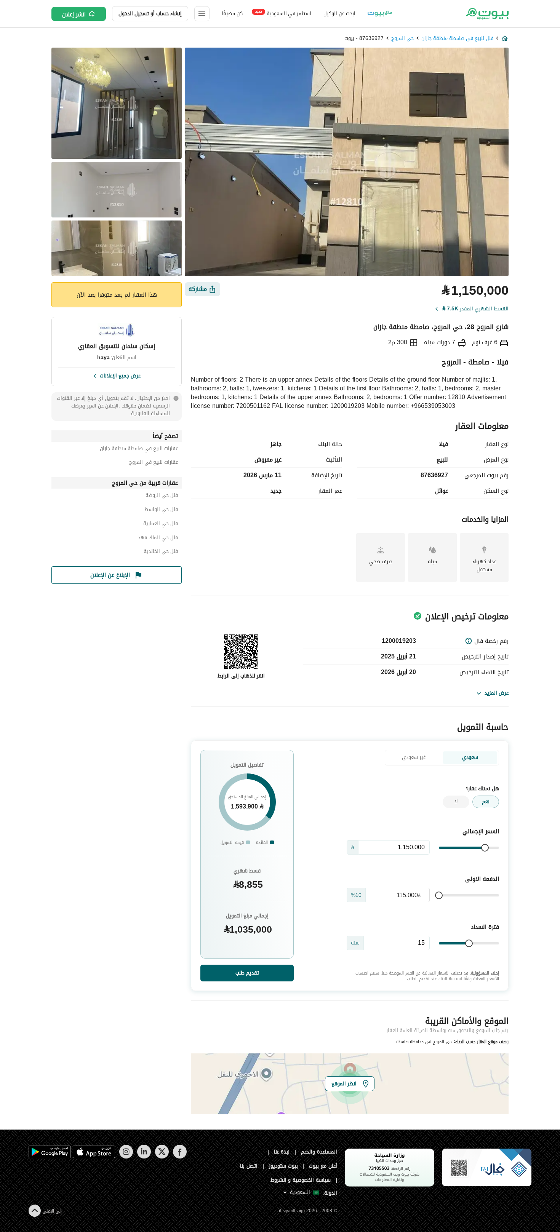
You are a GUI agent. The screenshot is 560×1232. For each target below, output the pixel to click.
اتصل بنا (249, 1166)
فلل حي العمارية (160, 525)
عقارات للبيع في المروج (153, 463)
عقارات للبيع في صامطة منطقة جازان (139, 450)
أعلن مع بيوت (323, 1166)
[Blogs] (380, 13)
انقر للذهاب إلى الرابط (241, 676)
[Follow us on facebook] (180, 1157)
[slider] (485, 848)
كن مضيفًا (232, 13)
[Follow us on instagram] (126, 1157)
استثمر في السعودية (283, 13)
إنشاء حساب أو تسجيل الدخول (150, 13)
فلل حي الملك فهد (158, 539)
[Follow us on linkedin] (144, 1157)
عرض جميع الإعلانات (120, 375)
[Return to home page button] (486, 14)
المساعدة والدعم (319, 1152)
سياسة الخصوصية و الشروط (300, 1180)
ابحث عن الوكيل (339, 13)
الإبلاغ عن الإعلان (110, 575)
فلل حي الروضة (162, 496)
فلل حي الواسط (161, 511)
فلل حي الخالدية (161, 552)
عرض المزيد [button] (497, 693)
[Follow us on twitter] (162, 1157)
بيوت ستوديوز (283, 1166)
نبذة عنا (282, 1152)
